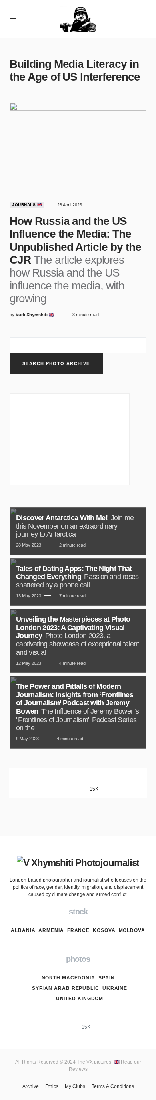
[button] (13, 19)
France (78, 930)
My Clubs (75, 1086)
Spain (106, 978)
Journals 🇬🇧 (27, 204)
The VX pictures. (95, 1062)
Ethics (51, 1086)
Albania (23, 930)
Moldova (132, 930)
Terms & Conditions (113, 1086)
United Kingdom (80, 998)
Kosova (104, 930)
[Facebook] (30, 783)
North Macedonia (69, 978)
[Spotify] (126, 783)
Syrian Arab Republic (65, 988)
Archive (30, 1086)
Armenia (51, 930)
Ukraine (114, 988)
